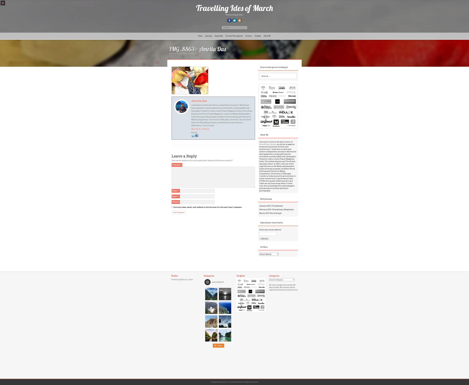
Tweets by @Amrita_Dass (182, 279)
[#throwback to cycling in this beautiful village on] (211, 335)
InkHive (224, 382)
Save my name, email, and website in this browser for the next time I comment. (208, 207)
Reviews (248, 36)
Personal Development (234, 36)
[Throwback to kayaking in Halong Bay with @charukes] (225, 335)
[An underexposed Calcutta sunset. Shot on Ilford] (225, 294)
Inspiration (218, 36)
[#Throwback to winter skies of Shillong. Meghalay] (225, 321)
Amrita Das (193, 53)
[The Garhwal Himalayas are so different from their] (211, 294)
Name (175, 191)
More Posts (196, 129)
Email (175, 196)
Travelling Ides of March (234, 8)
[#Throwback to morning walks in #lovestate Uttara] (211, 308)
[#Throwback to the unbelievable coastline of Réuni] (225, 308)
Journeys (208, 36)
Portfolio (257, 36)
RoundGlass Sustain (267, 144)
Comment (177, 165)
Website (205, 129)
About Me (267, 36)
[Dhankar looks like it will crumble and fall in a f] (211, 321)
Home (200, 36)
